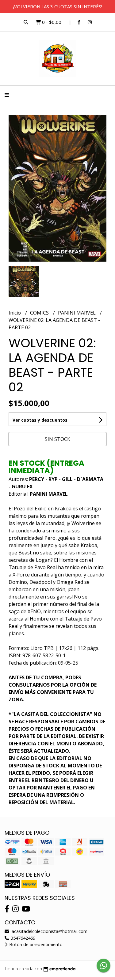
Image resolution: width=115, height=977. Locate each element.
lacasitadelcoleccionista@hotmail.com (48, 931)
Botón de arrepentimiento (35, 944)
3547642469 (22, 938)
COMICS (40, 312)
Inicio (15, 312)
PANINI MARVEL (77, 312)
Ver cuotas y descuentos (40, 420)
